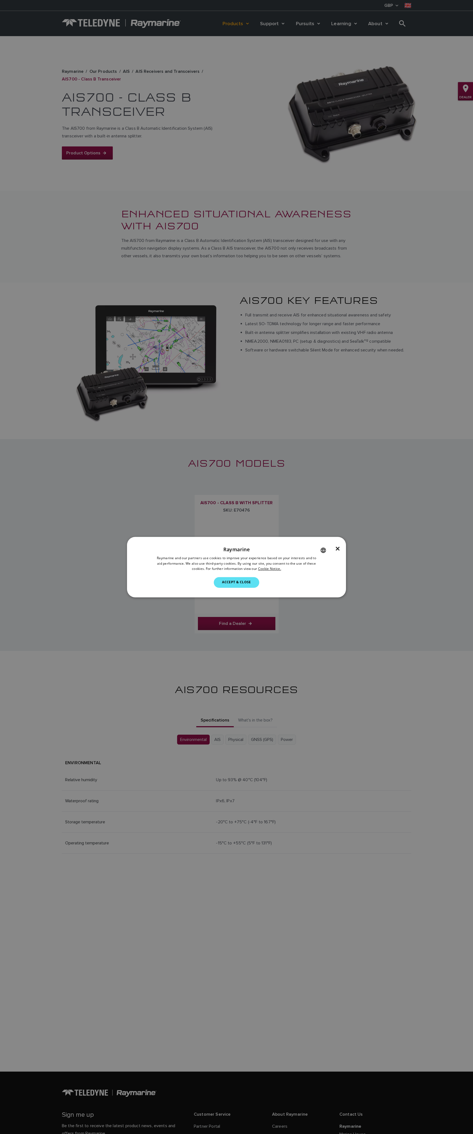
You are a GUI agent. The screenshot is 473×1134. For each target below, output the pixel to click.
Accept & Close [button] (236, 582)
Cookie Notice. (269, 569)
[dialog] (236, 567)
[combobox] (323, 550)
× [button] (337, 548)
